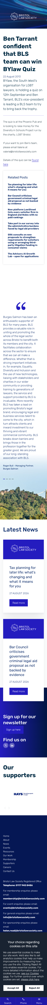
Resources (8, 851)
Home (6, 836)
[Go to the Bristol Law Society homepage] (23, 17)
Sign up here (13, 729)
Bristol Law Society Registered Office (22, 881)
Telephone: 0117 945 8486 (18, 885)
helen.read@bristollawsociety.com (22, 930)
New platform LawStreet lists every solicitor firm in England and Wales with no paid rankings (23, 213)
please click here (30, 979)
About (6, 840)
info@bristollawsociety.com (19, 917)
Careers (7, 867)
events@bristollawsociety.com (20, 908)
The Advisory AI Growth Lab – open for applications (23, 255)
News (6, 844)
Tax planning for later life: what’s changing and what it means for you (22, 187)
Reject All (34, 988)
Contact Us (8, 871)
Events (6, 847)
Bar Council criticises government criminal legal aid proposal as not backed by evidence (23, 199)
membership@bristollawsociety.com (24, 898)
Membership (9, 859)
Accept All (13, 988)
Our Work (8, 855)
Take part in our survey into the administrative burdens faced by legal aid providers (23, 226)
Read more (19, 602)
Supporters (9, 863)
